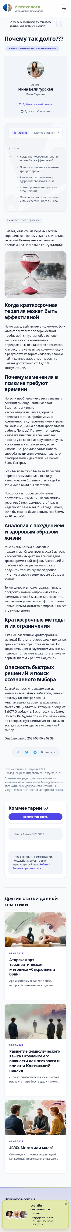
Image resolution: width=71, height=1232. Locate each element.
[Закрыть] (65, 1204)
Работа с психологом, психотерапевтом (32, 48)
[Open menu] (64, 8)
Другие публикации (38, 111)
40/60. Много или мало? (31, 1147)
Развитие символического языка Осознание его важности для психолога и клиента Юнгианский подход (34, 1061)
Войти (44, 864)
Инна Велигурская (35, 89)
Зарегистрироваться (26, 868)
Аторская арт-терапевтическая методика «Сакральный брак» (32, 967)
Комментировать (35, 817)
